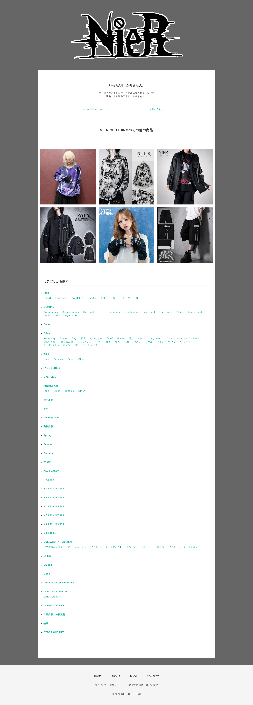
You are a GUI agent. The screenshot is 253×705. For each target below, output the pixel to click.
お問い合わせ (156, 109)
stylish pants (131, 312)
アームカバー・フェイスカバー (183, 338)
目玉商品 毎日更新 (54, 614)
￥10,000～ (50, 533)
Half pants (89, 312)
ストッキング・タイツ (89, 341)
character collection (56, 591)
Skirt (102, 312)
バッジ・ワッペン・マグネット (174, 341)
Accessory (50, 338)
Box (46, 408)
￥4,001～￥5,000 (54, 506)
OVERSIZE (50, 377)
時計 (131, 338)
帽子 (83, 338)
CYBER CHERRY (54, 632)
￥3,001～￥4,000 (54, 497)
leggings (115, 312)
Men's (47, 574)
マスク (137, 341)
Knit (115, 298)
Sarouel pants (70, 312)
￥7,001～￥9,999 (54, 524)
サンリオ (131, 547)
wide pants (150, 312)
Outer (47, 324)
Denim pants (51, 315)
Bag (74, 338)
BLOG (133, 676)
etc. (77, 345)
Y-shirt (104, 298)
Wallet (121, 338)
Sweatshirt (77, 298)
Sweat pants (51, 312)
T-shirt (47, 298)
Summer (49, 444)
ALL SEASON (52, 471)
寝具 (117, 341)
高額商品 (48, 426)
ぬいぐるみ (96, 338)
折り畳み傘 (67, 341)
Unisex (48, 565)
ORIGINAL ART (52, 596)
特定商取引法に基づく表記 (143, 685)
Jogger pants (195, 312)
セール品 (48, 400)
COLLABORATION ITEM (58, 542)
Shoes (63, 338)
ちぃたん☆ (80, 547)
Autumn (48, 453)
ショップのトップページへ (96, 109)
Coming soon (51, 417)
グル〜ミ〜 (147, 547)
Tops (46, 293)
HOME (98, 676)
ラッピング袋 (90, 345)
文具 (126, 341)
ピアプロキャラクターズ (57, 547)
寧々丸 (160, 547)
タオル (149, 341)
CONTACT (153, 676)
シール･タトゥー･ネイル (57, 345)
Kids (46, 354)
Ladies (48, 556)
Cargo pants (70, 315)
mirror (141, 338)
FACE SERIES (52, 368)
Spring (47, 435)
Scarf (110, 338)
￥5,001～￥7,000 (54, 515)
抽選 (46, 623)
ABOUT (116, 676)
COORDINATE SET (55, 605)
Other (180, 312)
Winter (47, 462)
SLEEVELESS (130, 298)
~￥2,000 (49, 480)
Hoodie (92, 298)
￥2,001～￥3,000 (54, 488)
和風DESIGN (51, 386)
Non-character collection (59, 582)
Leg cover (156, 338)
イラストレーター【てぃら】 (106, 547)
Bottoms (49, 307)
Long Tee (60, 298)
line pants (166, 312)
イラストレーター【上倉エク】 (186, 547)
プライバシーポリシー (107, 685)
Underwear (50, 341)
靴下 (108, 341)
